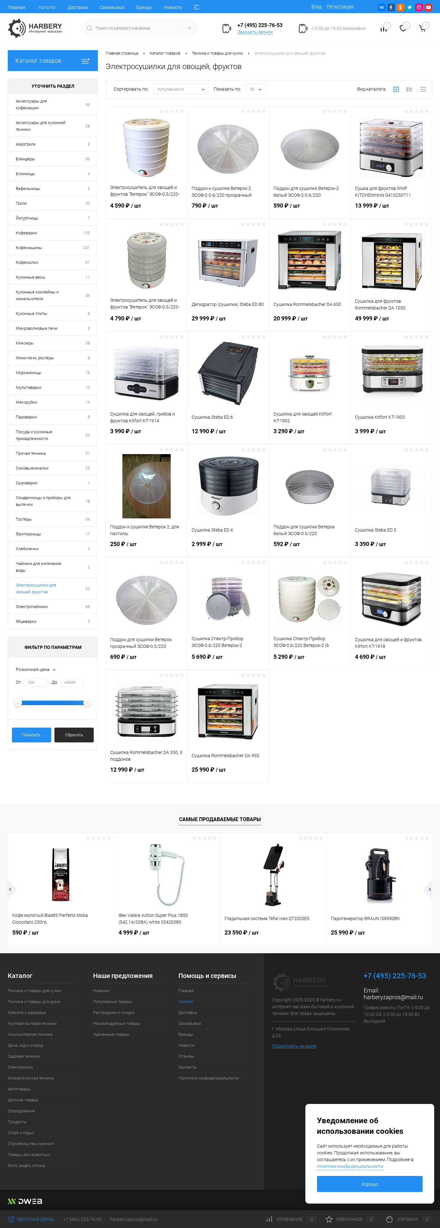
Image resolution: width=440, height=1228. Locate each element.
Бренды (144, 7)
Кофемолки (27, 262)
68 (87, 606)
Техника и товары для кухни (34, 990)
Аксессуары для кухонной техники (40, 126)
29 (87, 468)
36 (87, 295)
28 (87, 126)
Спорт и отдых (21, 1132)
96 (87, 104)
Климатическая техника (31, 1078)
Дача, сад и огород (25, 1045)
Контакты (187, 1067)
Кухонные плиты (31, 313)
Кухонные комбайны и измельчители (37, 295)
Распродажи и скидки (114, 1012)
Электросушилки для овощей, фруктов (36, 588)
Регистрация (340, 6)
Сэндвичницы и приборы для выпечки (43, 501)
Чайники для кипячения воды (38, 567)
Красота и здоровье (27, 1012)
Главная (16, 7)
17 (87, 534)
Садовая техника (24, 1056)
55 (87, 435)
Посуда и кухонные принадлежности (34, 435)
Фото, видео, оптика (26, 1165)
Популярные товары (112, 1001)
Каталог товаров (38, 60)
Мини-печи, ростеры (35, 357)
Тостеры (24, 519)
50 (87, 203)
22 (87, 588)
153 (86, 232)
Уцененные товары (111, 1034)
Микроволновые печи (36, 328)
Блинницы (25, 173)
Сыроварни (26, 482)
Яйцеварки (26, 621)
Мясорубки (26, 402)
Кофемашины (29, 247)
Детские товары (23, 1100)
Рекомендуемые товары (116, 1023)
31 (87, 453)
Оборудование (21, 1110)
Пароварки (26, 417)
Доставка (78, 7)
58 (87, 343)
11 (87, 277)
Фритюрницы (28, 534)
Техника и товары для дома (34, 1001)
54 (87, 519)
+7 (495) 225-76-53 (82, 1219)
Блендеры (25, 159)
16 (87, 372)
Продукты (17, 1121)
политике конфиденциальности (350, 1166)
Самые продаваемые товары (220, 819)
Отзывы (186, 1056)
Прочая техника (31, 453)
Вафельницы (28, 188)
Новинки (101, 990)
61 (87, 262)
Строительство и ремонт (31, 1143)
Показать (31, 734)
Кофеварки (26, 232)
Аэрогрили (26, 144)
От (18, 682)
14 (87, 402)
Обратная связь (35, 1219)
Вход (316, 6)
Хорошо (369, 1184)
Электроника (20, 1067)
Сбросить (74, 734)
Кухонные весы (30, 277)
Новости (173, 7)
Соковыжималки (32, 468)
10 (87, 387)
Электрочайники (32, 606)
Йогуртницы (27, 218)
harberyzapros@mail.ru (393, 997)
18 (87, 501)
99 (87, 159)
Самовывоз (112, 7)
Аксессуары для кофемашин (31, 104)
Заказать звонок (255, 31)
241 (86, 247)
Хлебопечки (27, 548)
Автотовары (19, 1089)
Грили (21, 203)
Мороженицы (29, 372)
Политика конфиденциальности (208, 1078)
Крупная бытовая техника (32, 1023)
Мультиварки (28, 387)
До (54, 682)
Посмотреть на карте (294, 1046)
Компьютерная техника (30, 1034)
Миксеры (25, 343)
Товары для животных (29, 1154)
